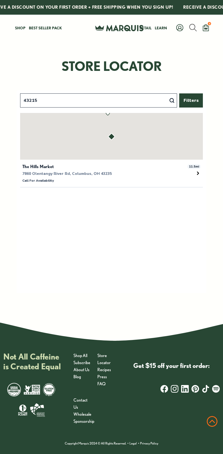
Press (102, 376)
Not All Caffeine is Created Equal (32, 361)
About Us (81, 369)
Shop (20, 28)
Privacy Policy (149, 443)
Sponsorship (83, 421)
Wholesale (82, 414)
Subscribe (81, 362)
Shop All (80, 355)
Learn (161, 28)
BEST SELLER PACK (45, 28)
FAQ (101, 383)
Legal (133, 443)
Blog (77, 376)
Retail (145, 28)
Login (108, 6)
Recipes (104, 369)
